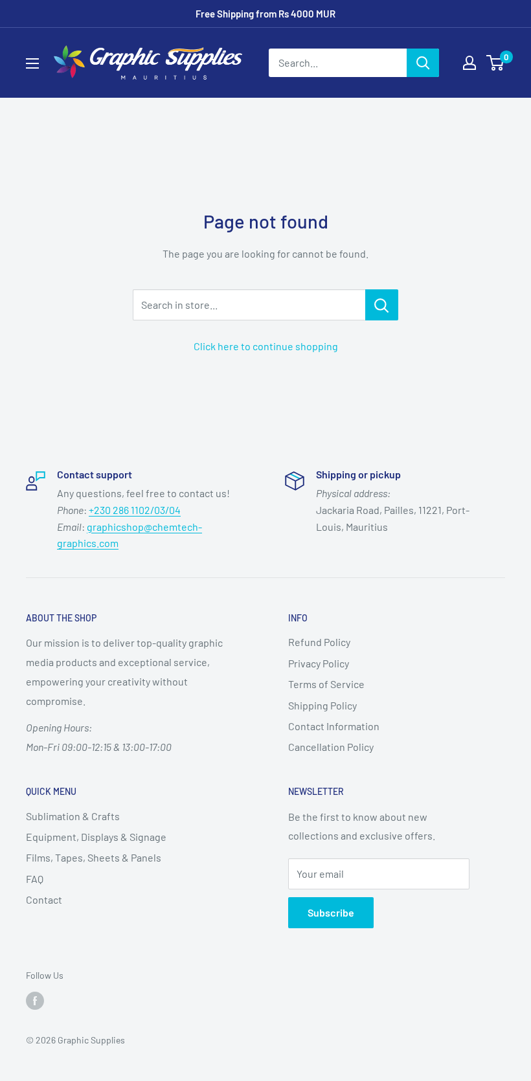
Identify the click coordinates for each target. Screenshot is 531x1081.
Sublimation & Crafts (73, 816)
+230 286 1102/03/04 (135, 510)
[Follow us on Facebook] (35, 1001)
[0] (496, 63)
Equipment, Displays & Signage (96, 836)
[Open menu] (32, 63)
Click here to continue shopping (266, 346)
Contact (44, 899)
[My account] (469, 63)
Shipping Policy (322, 705)
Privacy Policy (318, 663)
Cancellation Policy (331, 747)
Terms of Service (326, 684)
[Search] (423, 63)
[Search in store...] (381, 304)
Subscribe (331, 912)
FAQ (34, 879)
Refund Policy (319, 642)
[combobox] (338, 63)
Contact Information (333, 726)
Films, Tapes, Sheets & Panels (93, 857)
